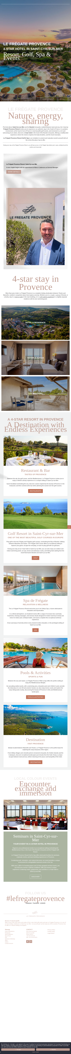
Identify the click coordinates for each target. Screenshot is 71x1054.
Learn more (35, 1052)
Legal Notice (51, 933)
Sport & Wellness (9, 934)
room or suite (19, 297)
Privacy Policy (51, 929)
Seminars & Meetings (10, 938)
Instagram (29, 903)
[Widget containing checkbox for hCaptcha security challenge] (16, 537)
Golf (6, 937)
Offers (6, 940)
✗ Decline (53, 1049)
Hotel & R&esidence (9, 931)
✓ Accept (18, 1049)
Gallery (6, 941)
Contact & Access (9, 943)
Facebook (36, 903)
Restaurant (7, 932)
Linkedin (42, 903)
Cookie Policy (51, 931)
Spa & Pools (8, 935)
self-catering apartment (47, 297)
